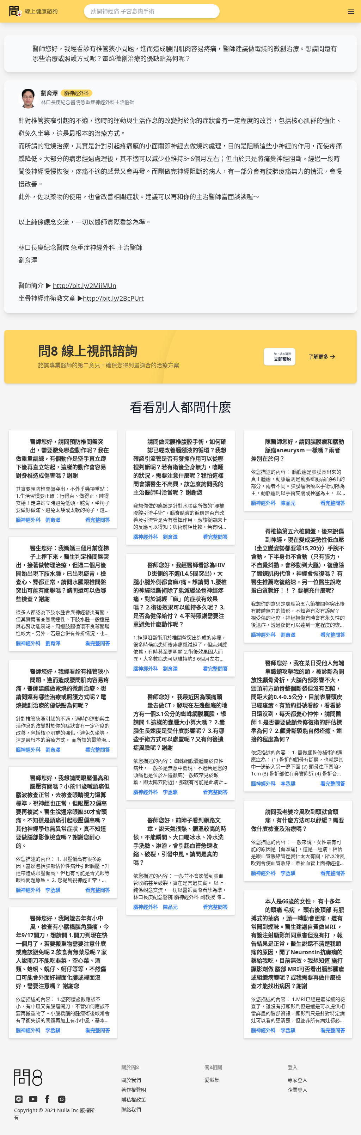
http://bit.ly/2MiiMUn (84, 285)
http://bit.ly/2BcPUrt (113, 298)
